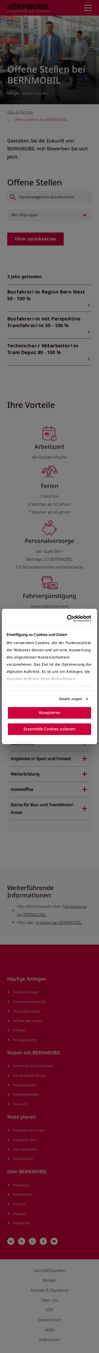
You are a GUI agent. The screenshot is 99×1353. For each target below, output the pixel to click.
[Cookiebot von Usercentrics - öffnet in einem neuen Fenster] (70, 618)
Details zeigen (70, 698)
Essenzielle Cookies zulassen (49, 729)
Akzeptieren (50, 712)
